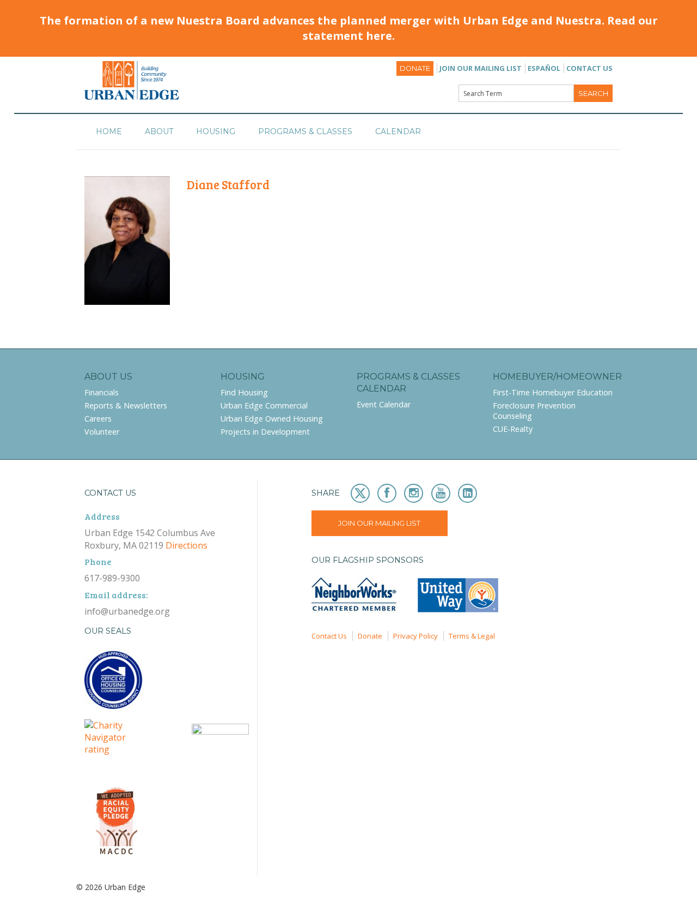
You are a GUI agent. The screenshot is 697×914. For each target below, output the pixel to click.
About (159, 131)
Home (109, 131)
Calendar (398, 131)
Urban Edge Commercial (264, 405)
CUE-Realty (513, 429)
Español (544, 68)
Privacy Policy (415, 636)
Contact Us (589, 68)
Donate (415, 68)
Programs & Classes (305, 131)
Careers (98, 418)
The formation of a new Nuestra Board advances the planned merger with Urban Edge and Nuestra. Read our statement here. (349, 28)
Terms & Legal (472, 636)
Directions (186, 545)
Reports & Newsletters (125, 405)
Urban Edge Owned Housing (272, 418)
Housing (215, 131)
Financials (101, 392)
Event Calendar (384, 404)
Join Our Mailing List (480, 68)
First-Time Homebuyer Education (553, 392)
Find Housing (244, 392)
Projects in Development (265, 431)
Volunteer (101, 431)
